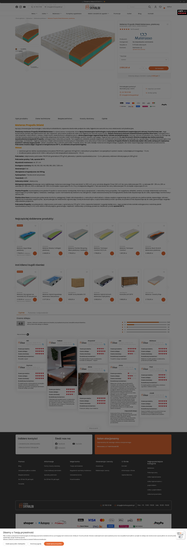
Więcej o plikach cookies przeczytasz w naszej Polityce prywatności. (24, 539)
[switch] (181, 537)
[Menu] (184, 532)
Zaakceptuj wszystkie (54, 544)
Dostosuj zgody (35, 544)
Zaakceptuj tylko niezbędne (15, 544)
